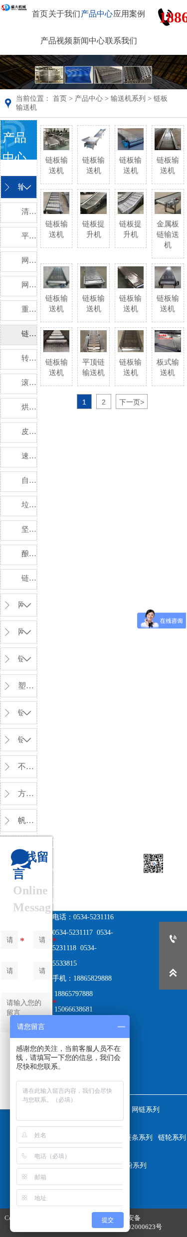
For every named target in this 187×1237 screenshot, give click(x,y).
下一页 (131, 402)
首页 (60, 98)
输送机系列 (128, 98)
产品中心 (89, 98)
